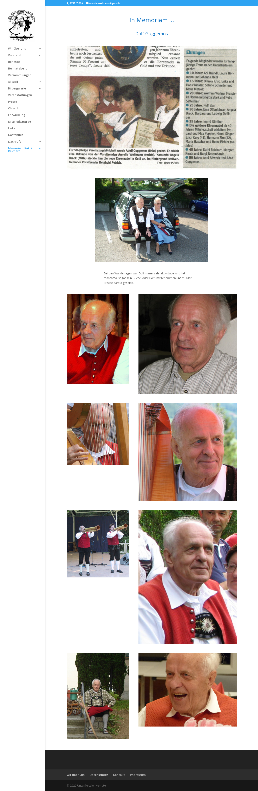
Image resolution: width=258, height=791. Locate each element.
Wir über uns (17, 48)
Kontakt (119, 775)
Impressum (138, 775)
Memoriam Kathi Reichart (20, 150)
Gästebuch (15, 135)
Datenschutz (99, 775)
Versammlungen (19, 75)
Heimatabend (17, 68)
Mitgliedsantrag (19, 122)
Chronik (13, 108)
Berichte (14, 62)
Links (11, 128)
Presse (12, 102)
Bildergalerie (17, 88)
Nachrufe (14, 141)
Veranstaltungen (20, 95)
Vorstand (14, 55)
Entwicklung (16, 115)
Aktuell (13, 82)
